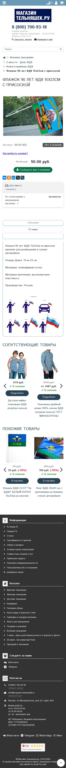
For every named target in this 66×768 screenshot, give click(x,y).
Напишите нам (14, 696)
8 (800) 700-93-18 (29, 27)
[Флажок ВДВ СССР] (17, 448)
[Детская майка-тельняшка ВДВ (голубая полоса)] (17, 364)
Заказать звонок (15, 688)
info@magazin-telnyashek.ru (21, 692)
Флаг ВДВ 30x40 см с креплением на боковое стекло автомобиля (49, 492)
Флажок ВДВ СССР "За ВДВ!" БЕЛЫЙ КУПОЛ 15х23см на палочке (17, 492)
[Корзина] (61, 3)
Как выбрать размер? (15, 153)
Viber (59, 735)
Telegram (29, 735)
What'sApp (45, 735)
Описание (33, 223)
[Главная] (4, 58)
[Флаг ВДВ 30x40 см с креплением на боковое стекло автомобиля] (48, 448)
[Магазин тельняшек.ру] (33, 14)
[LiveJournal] (22, 178)
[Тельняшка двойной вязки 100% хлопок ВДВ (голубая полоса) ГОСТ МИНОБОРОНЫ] (48, 364)
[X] (18, 178)
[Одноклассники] (9, 178)
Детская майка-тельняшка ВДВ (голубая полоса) (17, 404)
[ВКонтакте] (4, 178)
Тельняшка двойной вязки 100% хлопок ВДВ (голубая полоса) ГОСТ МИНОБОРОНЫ (48, 410)
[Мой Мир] (13, 178)
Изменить (11, 189)
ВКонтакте (12, 735)
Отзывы (33, 229)
